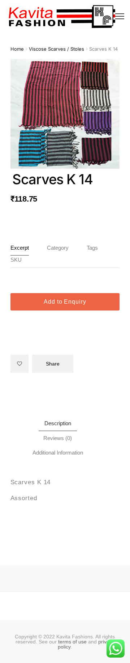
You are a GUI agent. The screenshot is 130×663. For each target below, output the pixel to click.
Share (53, 364)
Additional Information (57, 452)
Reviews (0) (57, 438)
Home (17, 49)
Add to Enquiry (65, 302)
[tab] (58, 423)
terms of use (72, 642)
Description (57, 423)
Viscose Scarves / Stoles (56, 49)
